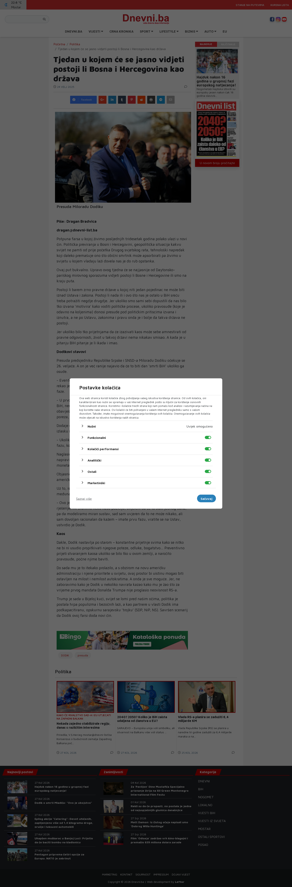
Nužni (92, 426)
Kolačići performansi (103, 449)
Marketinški (96, 483)
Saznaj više (84, 498)
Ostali (92, 471)
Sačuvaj (206, 498)
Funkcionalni (97, 437)
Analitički (94, 460)
